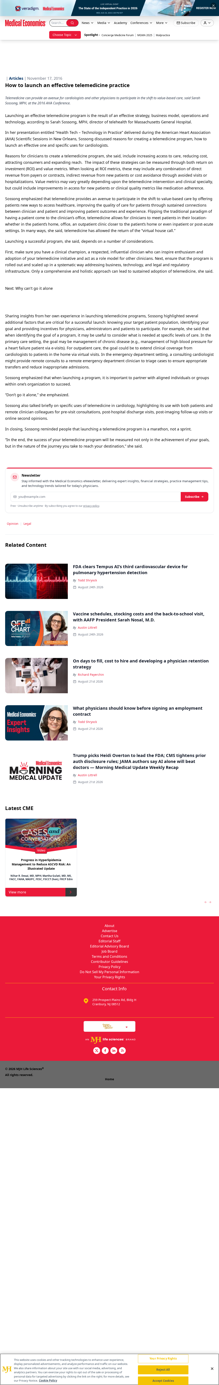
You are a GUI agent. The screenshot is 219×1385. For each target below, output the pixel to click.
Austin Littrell (87, 627)
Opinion (12, 524)
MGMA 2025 (144, 35)
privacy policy (91, 506)
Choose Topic (62, 35)
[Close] (212, 1368)
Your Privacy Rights (109, 977)
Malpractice (163, 35)
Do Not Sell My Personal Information (109, 972)
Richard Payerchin (91, 675)
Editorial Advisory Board (109, 946)
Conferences (139, 23)
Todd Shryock (87, 580)
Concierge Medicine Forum (118, 35)
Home (109, 1079)
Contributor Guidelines (109, 961)
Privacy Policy (109, 966)
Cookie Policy (48, 1380)
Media (101, 23)
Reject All (163, 1370)
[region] (109, 1369)
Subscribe (192, 497)
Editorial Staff (109, 941)
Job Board (109, 951)
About (109, 925)
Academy (120, 23)
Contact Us (109, 936)
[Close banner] (213, 6)
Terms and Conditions (109, 956)
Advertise (109, 930)
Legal (27, 524)
